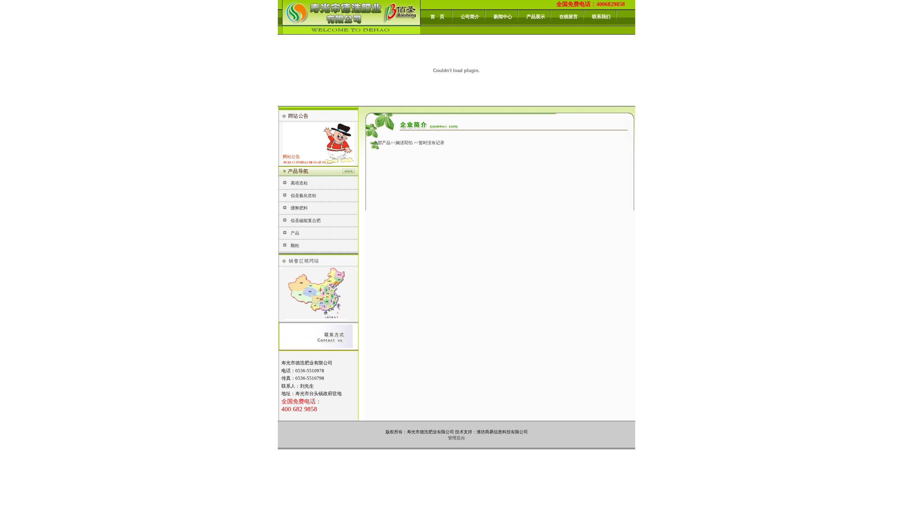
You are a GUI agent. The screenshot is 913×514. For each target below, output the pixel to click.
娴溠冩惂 (404, 142)
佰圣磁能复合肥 (306, 220)
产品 (295, 233)
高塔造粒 (299, 183)
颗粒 (295, 245)
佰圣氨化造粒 (303, 195)
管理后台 (456, 437)
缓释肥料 (299, 208)
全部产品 (382, 142)
